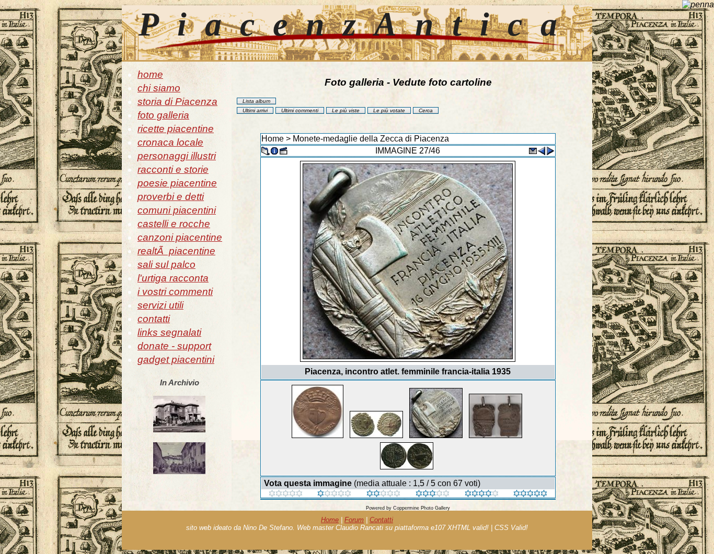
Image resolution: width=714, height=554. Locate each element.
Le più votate (389, 110)
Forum (354, 520)
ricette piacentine (175, 128)
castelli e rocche (173, 223)
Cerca (426, 110)
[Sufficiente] (383, 494)
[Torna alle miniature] (265, 150)
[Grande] (530, 494)
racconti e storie (173, 169)
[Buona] (433, 494)
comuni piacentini (176, 210)
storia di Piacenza (177, 101)
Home (272, 138)
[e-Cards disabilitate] (532, 150)
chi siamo (158, 87)
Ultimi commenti (299, 110)
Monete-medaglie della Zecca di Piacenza (371, 138)
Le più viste (346, 110)
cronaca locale (170, 142)
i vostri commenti (175, 291)
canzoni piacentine (179, 237)
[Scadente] (286, 494)
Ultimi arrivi (255, 110)
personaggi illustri (176, 155)
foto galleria (163, 115)
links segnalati (169, 332)
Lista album (256, 101)
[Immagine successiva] (550, 150)
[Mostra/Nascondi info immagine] (274, 150)
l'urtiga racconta (173, 278)
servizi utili (160, 305)
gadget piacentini (175, 359)
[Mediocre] (334, 494)
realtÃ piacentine (176, 250)
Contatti (381, 520)
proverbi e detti (170, 196)
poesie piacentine (177, 183)
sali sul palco (166, 264)
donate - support (174, 345)
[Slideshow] (283, 150)
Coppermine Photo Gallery (421, 508)
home (150, 74)
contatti (153, 318)
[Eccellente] (482, 494)
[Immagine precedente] (541, 150)
